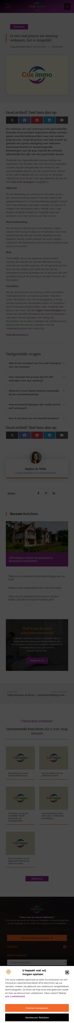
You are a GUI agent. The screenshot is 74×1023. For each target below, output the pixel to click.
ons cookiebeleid (15, 996)
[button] (67, 972)
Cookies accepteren (37, 1008)
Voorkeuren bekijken (37, 1017)
